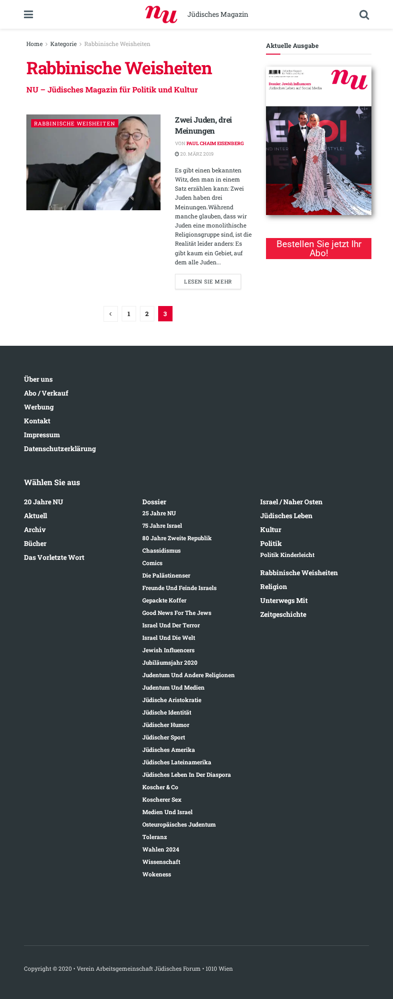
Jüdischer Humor (165, 724)
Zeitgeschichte (283, 614)
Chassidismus (161, 550)
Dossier (154, 501)
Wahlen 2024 (160, 849)
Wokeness (156, 874)
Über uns (38, 379)
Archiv (35, 529)
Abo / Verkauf (46, 392)
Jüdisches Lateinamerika (176, 762)
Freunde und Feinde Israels (179, 587)
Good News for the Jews (176, 612)
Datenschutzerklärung (60, 448)
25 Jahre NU (159, 513)
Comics (152, 563)
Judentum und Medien (173, 687)
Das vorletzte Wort (54, 557)
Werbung (39, 406)
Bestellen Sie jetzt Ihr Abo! (319, 248)
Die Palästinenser (166, 575)
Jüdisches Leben (286, 515)
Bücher (35, 543)
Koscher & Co (160, 787)
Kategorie (63, 43)
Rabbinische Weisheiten (117, 43)
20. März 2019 (196, 154)
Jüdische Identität (166, 712)
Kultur (270, 529)
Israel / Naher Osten (291, 501)
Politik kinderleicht (287, 554)
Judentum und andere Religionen (188, 675)
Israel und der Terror (171, 625)
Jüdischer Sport (163, 737)
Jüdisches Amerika (168, 749)
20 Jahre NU (43, 501)
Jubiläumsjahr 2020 (169, 662)
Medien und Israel (167, 812)
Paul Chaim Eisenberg (215, 143)
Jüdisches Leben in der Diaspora (186, 774)
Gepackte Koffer (164, 600)
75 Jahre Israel (162, 525)
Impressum (42, 434)
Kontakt (37, 420)
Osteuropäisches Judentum (179, 824)
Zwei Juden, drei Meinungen (203, 124)
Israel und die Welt (168, 637)
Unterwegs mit (284, 600)
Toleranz (154, 836)
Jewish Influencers (168, 650)
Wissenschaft (161, 861)
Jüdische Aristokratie (171, 700)
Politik (271, 543)
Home (34, 43)
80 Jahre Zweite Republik (177, 538)
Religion (273, 586)
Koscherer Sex (162, 799)
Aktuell (35, 515)
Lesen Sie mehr (208, 281)
